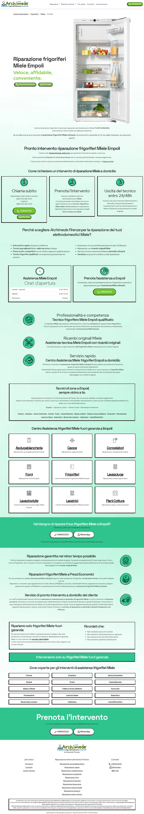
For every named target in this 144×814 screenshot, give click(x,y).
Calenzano (84, 417)
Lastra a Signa (47, 417)
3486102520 (136, 4)
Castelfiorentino (96, 417)
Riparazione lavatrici (72, 791)
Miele (43, 14)
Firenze (21, 414)
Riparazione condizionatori (72, 771)
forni (29, 474)
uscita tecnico (101, 4)
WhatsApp (47, 84)
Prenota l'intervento (26, 84)
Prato (57, 414)
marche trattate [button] (68, 4)
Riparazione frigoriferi (72, 781)
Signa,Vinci (58, 417)
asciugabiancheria (29, 448)
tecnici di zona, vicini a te (59, 153)
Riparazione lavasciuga (72, 784)
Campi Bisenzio (67, 414)
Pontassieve (121, 414)
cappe (72, 448)
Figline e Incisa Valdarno (96, 414)
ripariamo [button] (54, 4)
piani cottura (115, 501)
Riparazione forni (72, 777)
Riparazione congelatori (72, 774)
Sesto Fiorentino (40, 414)
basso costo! (108, 161)
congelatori (115, 448)
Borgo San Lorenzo (71, 417)
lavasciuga (115, 474)
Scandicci (28, 414)
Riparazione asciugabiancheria (72, 764)
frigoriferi (34, 14)
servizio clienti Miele (40, 639)
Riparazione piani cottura (72, 794)
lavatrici (72, 501)
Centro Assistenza (20, 14)
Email (116, 771)
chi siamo (82, 4)
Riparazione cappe (72, 767)
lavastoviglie (29, 501)
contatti (90, 4)
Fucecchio (111, 414)
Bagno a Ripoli (80, 414)
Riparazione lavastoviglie (72, 787)
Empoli (51, 414)
